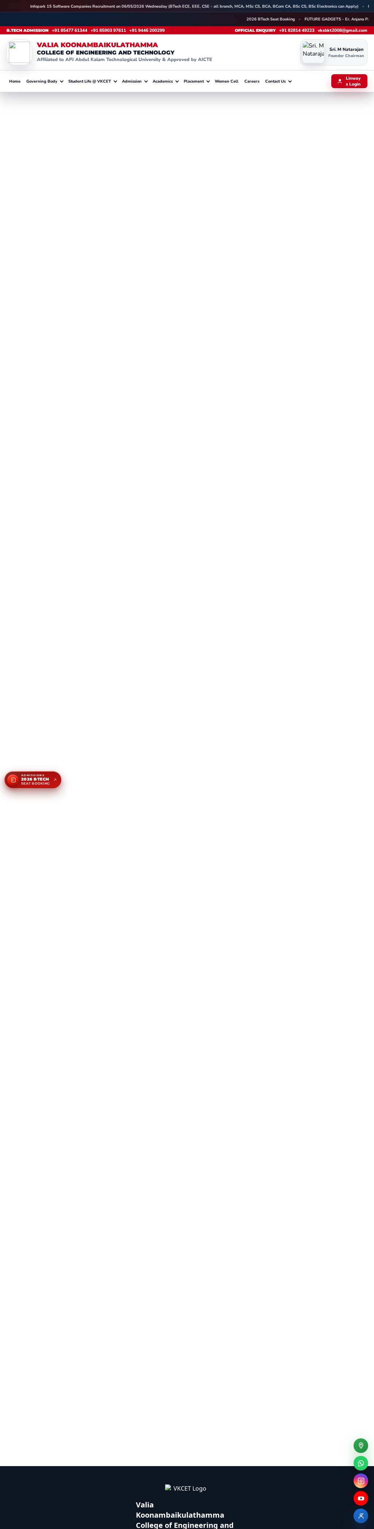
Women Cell (226, 81)
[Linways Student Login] (361, 1516)
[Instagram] (361, 1480)
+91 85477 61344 (69, 30)
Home (14, 81)
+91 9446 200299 (147, 30)
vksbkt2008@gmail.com (342, 30)
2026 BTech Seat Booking (263, 19)
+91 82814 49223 (296, 30)
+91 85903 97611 (108, 30)
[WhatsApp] (361, 1463)
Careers (251, 81)
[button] (44, 81)
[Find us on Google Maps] (361, 1445)
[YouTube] (361, 1498)
